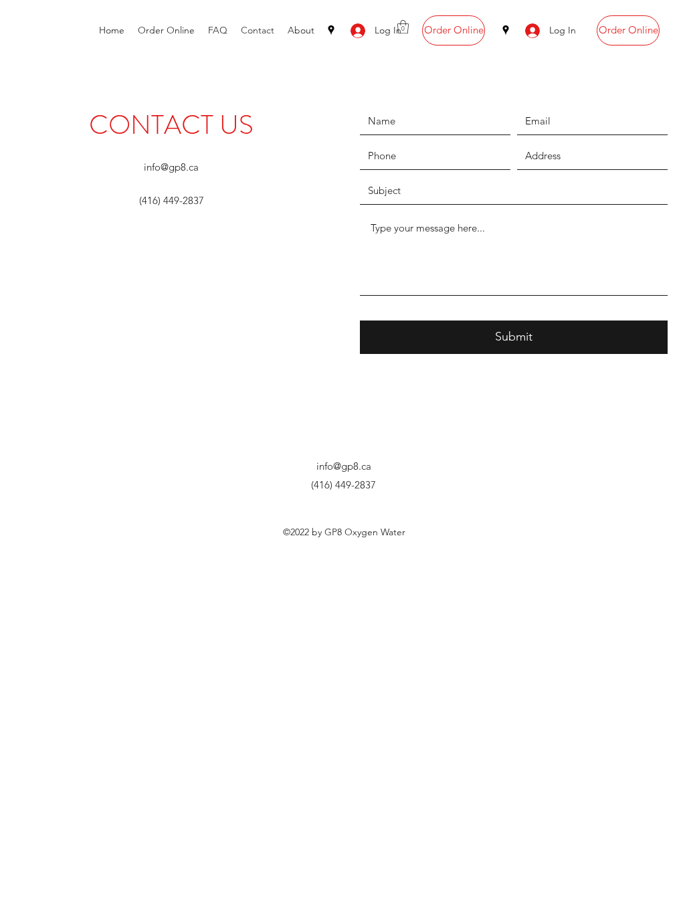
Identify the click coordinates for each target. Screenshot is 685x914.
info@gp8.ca (171, 167)
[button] (403, 26)
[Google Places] (331, 30)
